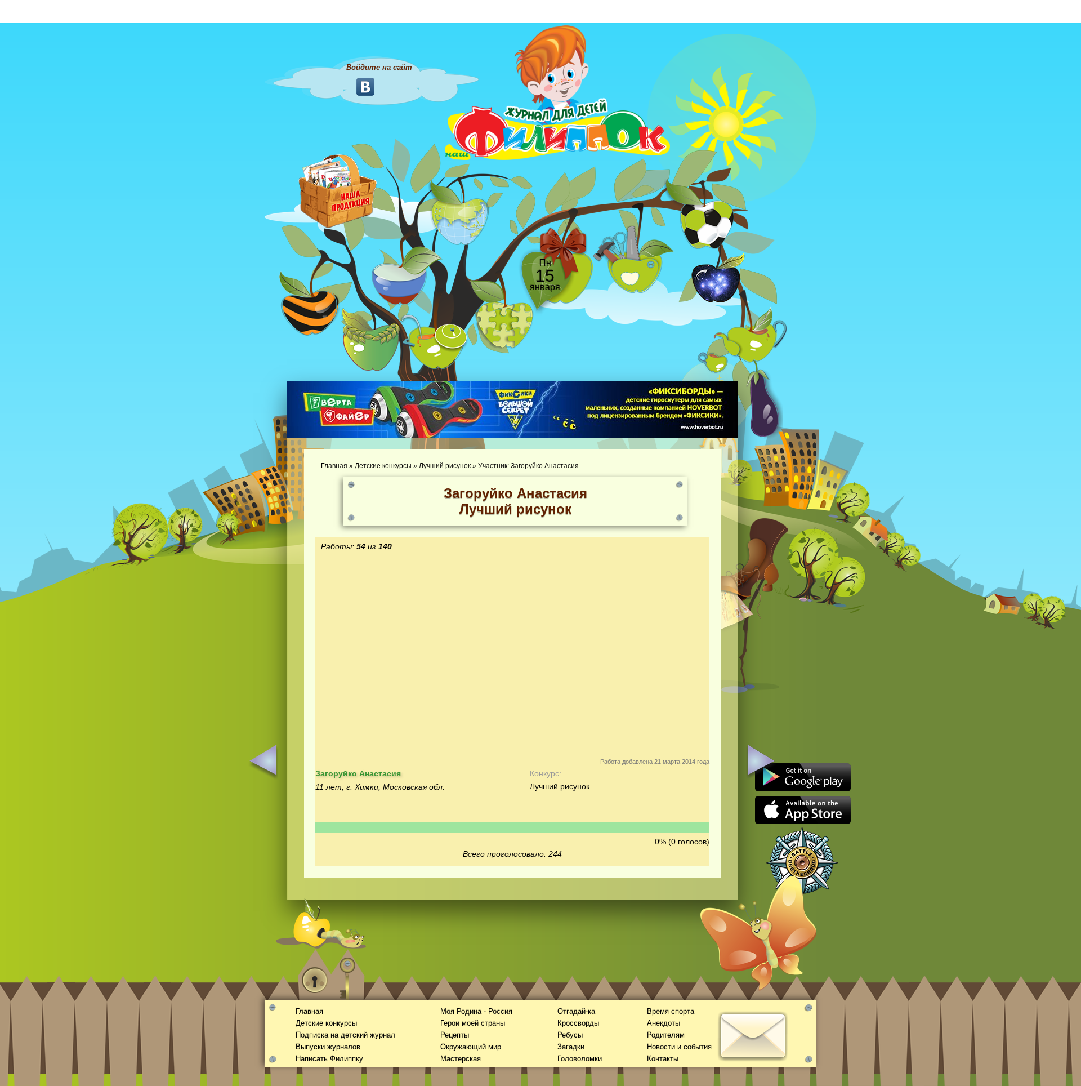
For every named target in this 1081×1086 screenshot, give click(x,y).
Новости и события (679, 1047)
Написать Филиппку (329, 1058)
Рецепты (454, 1035)
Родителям (666, 1035)
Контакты (662, 1058)
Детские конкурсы (383, 466)
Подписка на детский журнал (345, 1035)
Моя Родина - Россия (476, 1011)
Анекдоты (663, 1023)
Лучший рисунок (445, 466)
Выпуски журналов (328, 1047)
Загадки (570, 1047)
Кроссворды (578, 1023)
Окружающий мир (470, 1047)
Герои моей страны (472, 1023)
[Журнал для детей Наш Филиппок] (557, 91)
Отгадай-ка (576, 1011)
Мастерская (460, 1058)
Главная (334, 466)
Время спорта (670, 1011)
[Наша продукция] (337, 189)
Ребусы (570, 1035)
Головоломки (579, 1058)
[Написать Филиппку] (739, 606)
